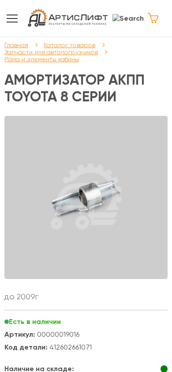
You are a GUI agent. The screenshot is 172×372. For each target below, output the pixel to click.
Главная (16, 44)
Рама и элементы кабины (41, 59)
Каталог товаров (69, 44)
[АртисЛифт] (68, 18)
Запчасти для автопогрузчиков (51, 52)
